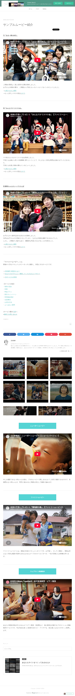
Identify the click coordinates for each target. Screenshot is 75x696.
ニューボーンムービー (37, 426)
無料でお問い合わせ (10, 314)
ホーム (30, 9)
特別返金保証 (9, 297)
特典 (6, 289)
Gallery (44, 9)
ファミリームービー (37, 497)
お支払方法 (8, 302)
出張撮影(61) (6, 319)
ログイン (69, 3)
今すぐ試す (58, 3)
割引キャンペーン (10, 294)
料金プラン (8, 292)
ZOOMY (13, 340)
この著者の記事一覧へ (64, 351)
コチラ (23, 93)
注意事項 (8, 300)
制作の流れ (8, 286)
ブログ (37, 9)
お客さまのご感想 (10, 91)
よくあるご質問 (10, 305)
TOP (14, 312)
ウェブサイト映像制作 (37, 571)
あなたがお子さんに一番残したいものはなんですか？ (22, 274)
